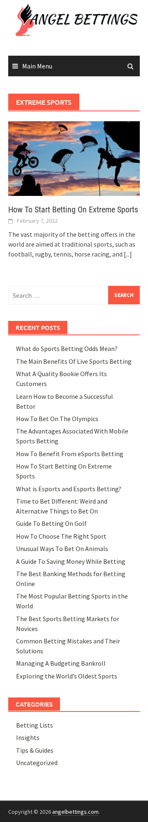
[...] (128, 254)
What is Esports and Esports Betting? (68, 489)
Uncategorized (37, 762)
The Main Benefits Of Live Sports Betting (74, 361)
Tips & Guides (34, 750)
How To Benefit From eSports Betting (69, 454)
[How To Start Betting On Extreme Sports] (74, 158)
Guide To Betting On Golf (51, 523)
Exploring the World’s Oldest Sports (66, 676)
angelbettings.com (75, 811)
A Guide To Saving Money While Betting (70, 561)
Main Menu (37, 66)
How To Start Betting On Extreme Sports (73, 209)
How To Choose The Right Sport (61, 536)
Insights (27, 737)
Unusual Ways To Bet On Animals (62, 548)
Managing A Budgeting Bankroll (61, 663)
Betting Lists (34, 725)
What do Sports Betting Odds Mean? (67, 348)
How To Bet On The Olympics (57, 419)
